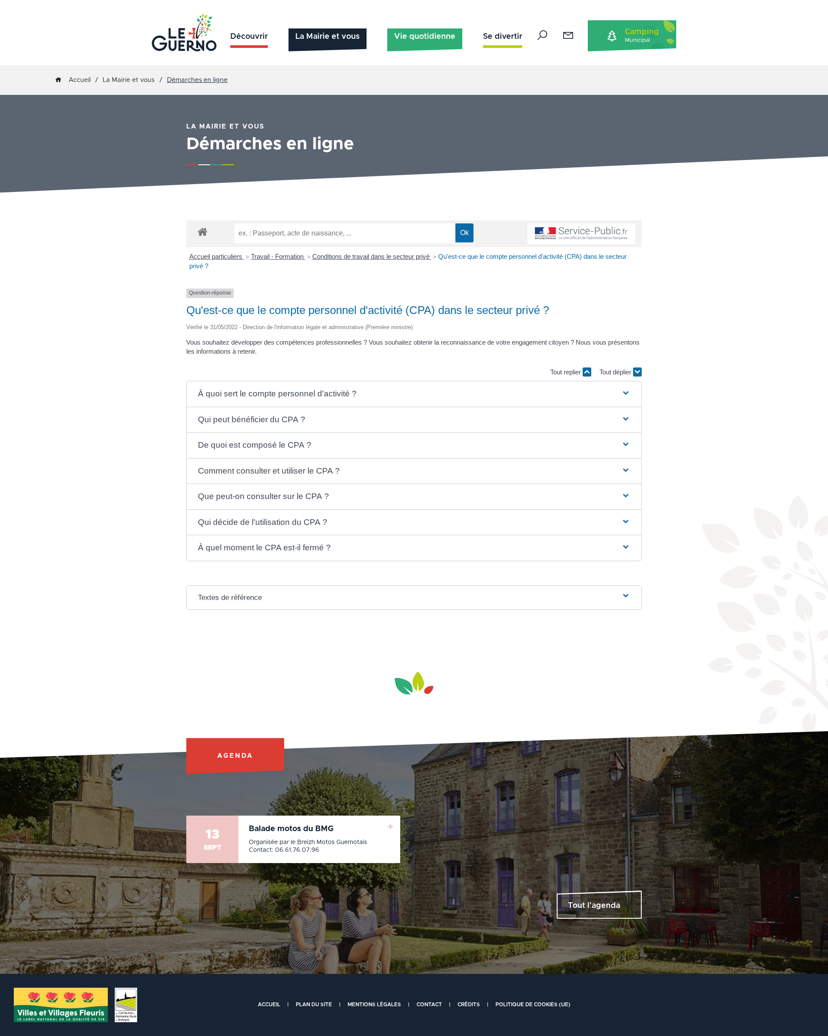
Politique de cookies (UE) (533, 1004)
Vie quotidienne (424, 37)
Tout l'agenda (594, 906)
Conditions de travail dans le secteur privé (371, 256)
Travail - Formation (278, 256)
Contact (429, 1004)
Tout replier (566, 372)
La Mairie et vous (327, 37)
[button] (414, 394)
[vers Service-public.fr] (581, 234)
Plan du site (314, 1004)
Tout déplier (616, 372)
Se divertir (502, 37)
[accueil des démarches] (202, 231)
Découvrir (249, 37)
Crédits (469, 1004)
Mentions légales (374, 1004)
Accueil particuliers (216, 256)
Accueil (80, 80)
